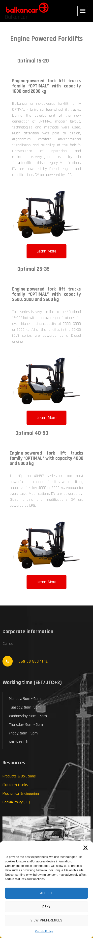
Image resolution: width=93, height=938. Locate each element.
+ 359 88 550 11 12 (31, 661)
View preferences (46, 920)
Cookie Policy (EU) (16, 802)
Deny (46, 906)
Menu (82, 11)
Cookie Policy (44, 931)
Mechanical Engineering (20, 793)
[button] (85, 847)
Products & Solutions (19, 776)
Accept (46, 893)
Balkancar (16, 17)
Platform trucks (15, 785)
